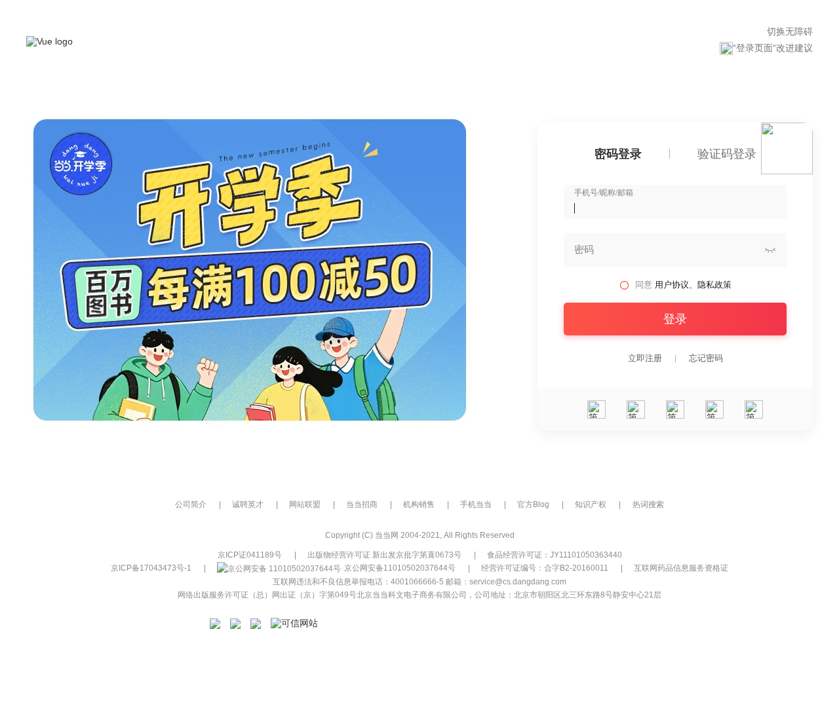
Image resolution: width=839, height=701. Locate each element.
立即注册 (645, 358)
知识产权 (590, 504)
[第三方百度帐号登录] (754, 409)
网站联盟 (305, 504)
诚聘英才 (247, 504)
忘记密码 (706, 358)
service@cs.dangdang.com (517, 581)
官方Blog (533, 504)
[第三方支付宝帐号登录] (636, 409)
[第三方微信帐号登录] (596, 409)
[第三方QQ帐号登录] (675, 409)
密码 (584, 249)
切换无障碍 (790, 31)
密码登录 (618, 154)
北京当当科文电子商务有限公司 (412, 594)
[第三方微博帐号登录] (714, 409)
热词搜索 (648, 504)
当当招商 (362, 504)
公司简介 (190, 504)
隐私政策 (714, 285)
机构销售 (419, 504)
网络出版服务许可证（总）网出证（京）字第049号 (267, 594)
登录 (675, 319)
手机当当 (476, 504)
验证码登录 (726, 154)
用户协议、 (676, 285)
